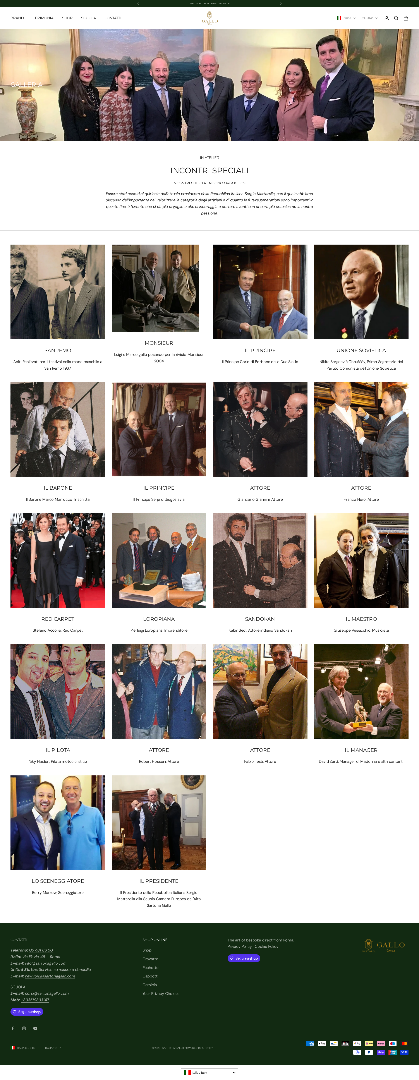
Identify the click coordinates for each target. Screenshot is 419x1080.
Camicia (150, 984)
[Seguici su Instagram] (24, 1028)
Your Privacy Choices (161, 993)
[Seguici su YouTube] (35, 1028)
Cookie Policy (266, 946)
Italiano (367, 18)
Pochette (150, 967)
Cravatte (150, 959)
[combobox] (209, 1072)
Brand (17, 18)
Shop (67, 18)
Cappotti (150, 976)
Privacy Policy (240, 946)
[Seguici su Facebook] (12, 1028)
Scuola (88, 18)
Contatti (113, 18)
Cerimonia (43, 18)
